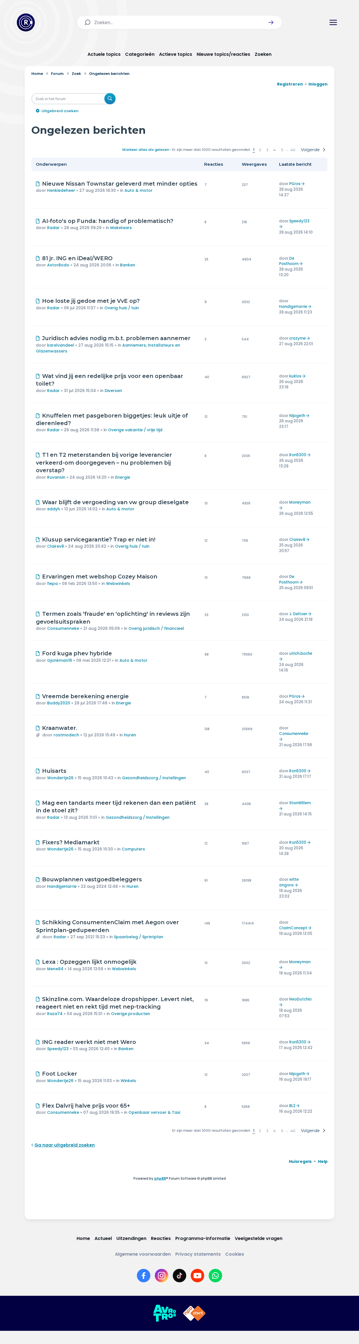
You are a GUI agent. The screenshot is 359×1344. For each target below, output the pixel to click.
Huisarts (54, 770)
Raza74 (55, 1013)
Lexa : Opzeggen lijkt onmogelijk (89, 961)
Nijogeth (297, 415)
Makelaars (121, 227)
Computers (133, 849)
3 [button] (267, 149)
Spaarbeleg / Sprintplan (138, 937)
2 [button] (260, 149)
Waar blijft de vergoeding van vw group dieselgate (115, 502)
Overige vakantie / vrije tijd (135, 430)
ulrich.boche (300, 653)
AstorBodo (58, 265)
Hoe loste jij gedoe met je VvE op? (91, 301)
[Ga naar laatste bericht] (303, 183)
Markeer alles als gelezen (145, 149)
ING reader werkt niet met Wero (89, 1042)
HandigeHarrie (293, 306)
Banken (127, 265)
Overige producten (130, 1013)
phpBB (160, 1178)
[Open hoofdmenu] (333, 22)
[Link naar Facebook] (143, 1275)
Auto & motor (139, 190)
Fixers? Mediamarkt (71, 842)
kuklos (295, 376)
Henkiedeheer (61, 190)
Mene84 (55, 969)
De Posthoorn (288, 261)
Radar (53, 227)
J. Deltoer (298, 614)
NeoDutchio (300, 999)
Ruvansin (56, 477)
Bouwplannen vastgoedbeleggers (92, 879)
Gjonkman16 (59, 660)
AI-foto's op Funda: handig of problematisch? (107, 221)
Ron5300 (297, 455)
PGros (294, 183)
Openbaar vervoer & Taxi (154, 1112)
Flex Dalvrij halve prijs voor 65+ (86, 1105)
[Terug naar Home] (26, 22)
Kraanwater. (59, 728)
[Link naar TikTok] (179, 1275)
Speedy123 (299, 221)
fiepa (52, 583)
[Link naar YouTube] (197, 1275)
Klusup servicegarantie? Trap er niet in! (98, 539)
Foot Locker (59, 1073)
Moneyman (299, 502)
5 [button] (282, 149)
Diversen (113, 390)
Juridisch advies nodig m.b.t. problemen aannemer (116, 338)
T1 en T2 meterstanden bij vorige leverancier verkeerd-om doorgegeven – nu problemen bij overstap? (104, 462)
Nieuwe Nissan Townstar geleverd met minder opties (119, 183)
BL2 (292, 1105)
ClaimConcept (293, 928)
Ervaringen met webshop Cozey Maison (99, 576)
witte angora (289, 882)
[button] (271, 22)
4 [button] (274, 149)
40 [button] (293, 149)
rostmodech (66, 735)
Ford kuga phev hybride (77, 653)
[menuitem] (300, 1161)
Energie (122, 477)
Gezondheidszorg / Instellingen (154, 778)
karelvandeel (60, 345)
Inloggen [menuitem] (318, 84)
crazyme (297, 338)
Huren (130, 735)
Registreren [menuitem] (290, 84)
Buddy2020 (58, 703)
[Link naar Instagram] (161, 1275)
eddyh (53, 509)
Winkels (128, 1081)
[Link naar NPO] (194, 1313)
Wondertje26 (60, 778)
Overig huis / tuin (121, 308)
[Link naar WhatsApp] (215, 1275)
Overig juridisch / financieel (156, 628)
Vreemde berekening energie (85, 696)
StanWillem (300, 803)
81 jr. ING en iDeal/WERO (77, 258)
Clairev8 (55, 546)
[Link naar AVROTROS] (164, 1313)
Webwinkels (118, 583)
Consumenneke (63, 628)
